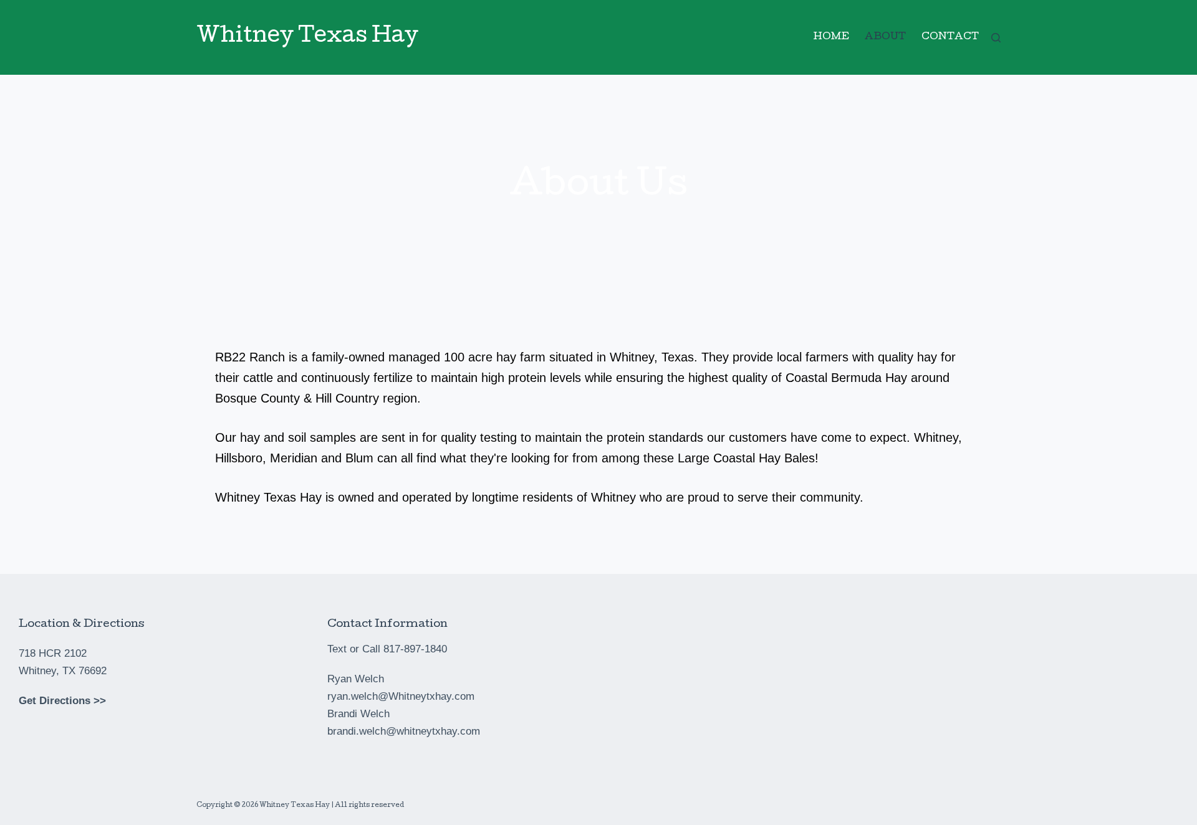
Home (831, 37)
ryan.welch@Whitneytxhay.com (400, 696)
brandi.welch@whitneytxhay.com (403, 731)
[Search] (996, 37)
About (885, 37)
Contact (950, 37)
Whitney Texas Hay (307, 37)
